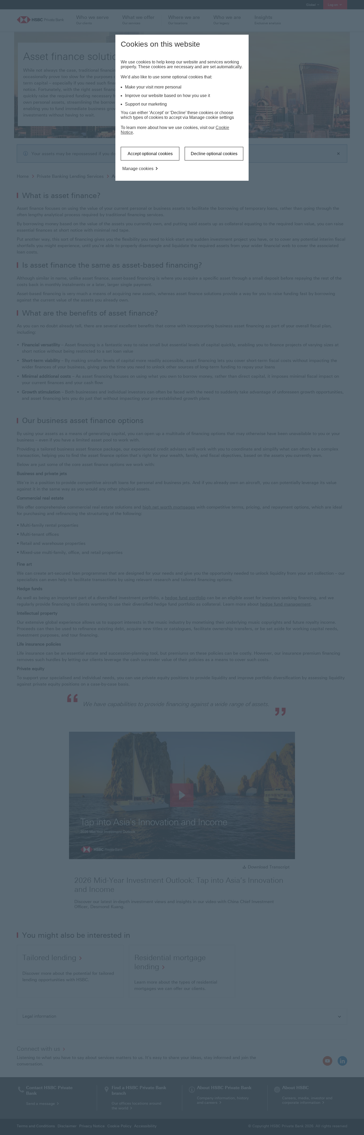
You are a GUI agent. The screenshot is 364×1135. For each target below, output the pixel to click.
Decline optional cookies (214, 153)
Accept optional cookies (150, 153)
